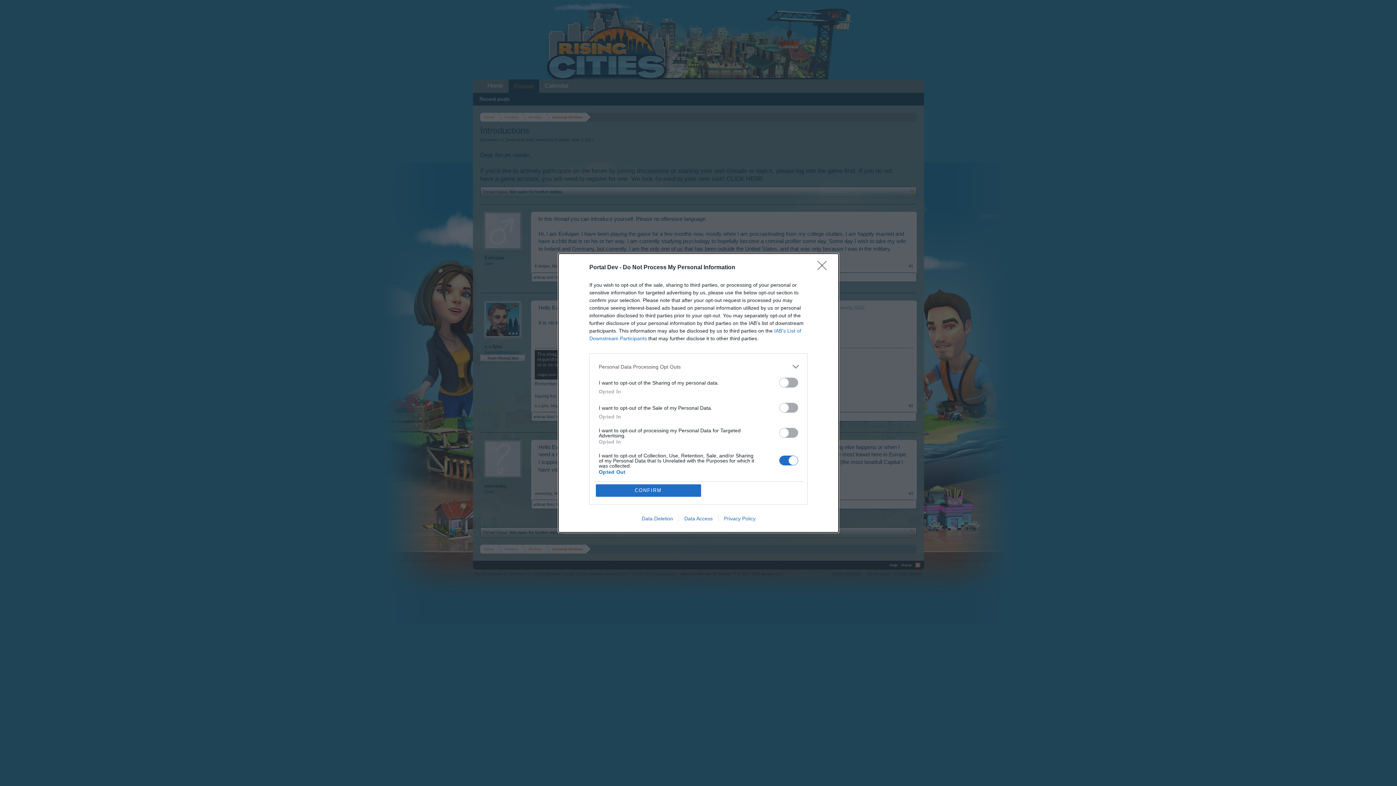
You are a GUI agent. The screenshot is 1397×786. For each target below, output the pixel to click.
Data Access (698, 518)
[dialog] (698, 393)
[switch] (788, 383)
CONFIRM (648, 490)
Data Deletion (657, 518)
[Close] (824, 268)
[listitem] (698, 366)
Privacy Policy (740, 518)
